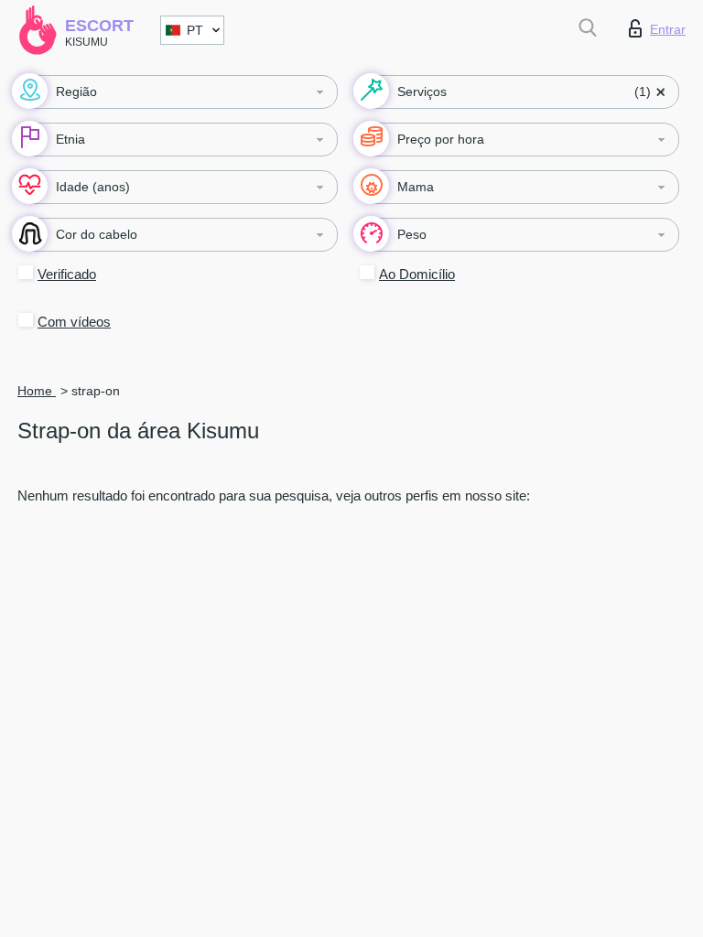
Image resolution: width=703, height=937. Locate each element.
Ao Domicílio (417, 274)
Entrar (668, 29)
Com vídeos (74, 321)
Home (36, 390)
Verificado (67, 274)
